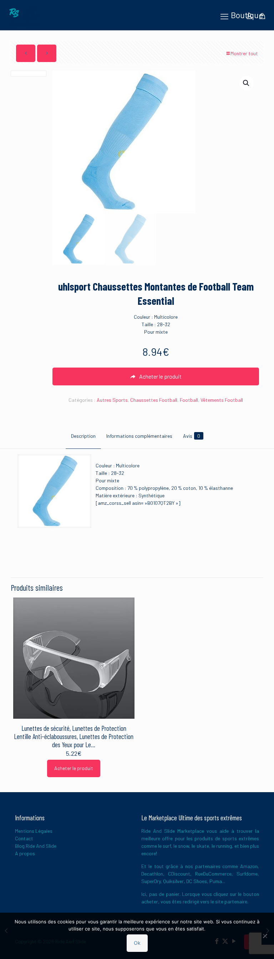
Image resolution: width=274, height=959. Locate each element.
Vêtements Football (222, 400)
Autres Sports (112, 400)
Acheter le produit (73, 768)
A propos (25, 853)
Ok (137, 943)
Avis (191, 436)
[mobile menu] (224, 16)
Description (83, 436)
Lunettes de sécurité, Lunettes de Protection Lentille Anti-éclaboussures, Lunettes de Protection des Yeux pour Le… (73, 736)
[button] (246, 83)
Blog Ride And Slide (35, 846)
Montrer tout (244, 53)
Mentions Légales (33, 831)
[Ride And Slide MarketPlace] (24, 16)
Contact (24, 838)
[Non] (265, 935)
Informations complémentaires (139, 436)
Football (189, 400)
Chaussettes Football (153, 400)
